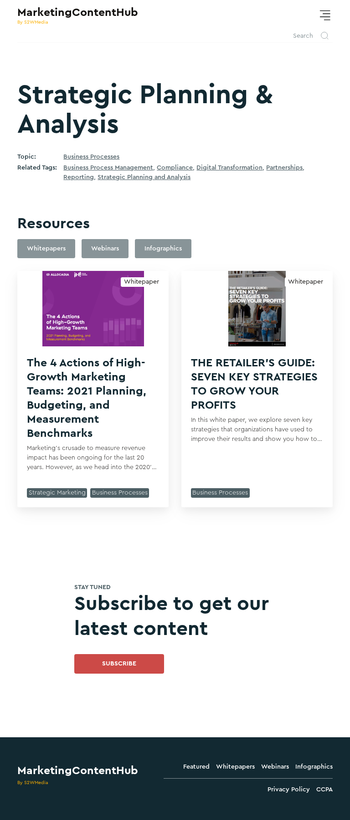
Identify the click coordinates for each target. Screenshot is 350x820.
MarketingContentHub (77, 770)
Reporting (78, 177)
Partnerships (284, 168)
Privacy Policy (289, 789)
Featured (196, 767)
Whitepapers (235, 767)
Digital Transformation (229, 168)
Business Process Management (108, 168)
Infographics (314, 767)
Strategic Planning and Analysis (144, 177)
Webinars (275, 767)
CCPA (324, 789)
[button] (325, 16)
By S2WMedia (32, 782)
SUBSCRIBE (119, 663)
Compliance (175, 168)
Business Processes (91, 157)
